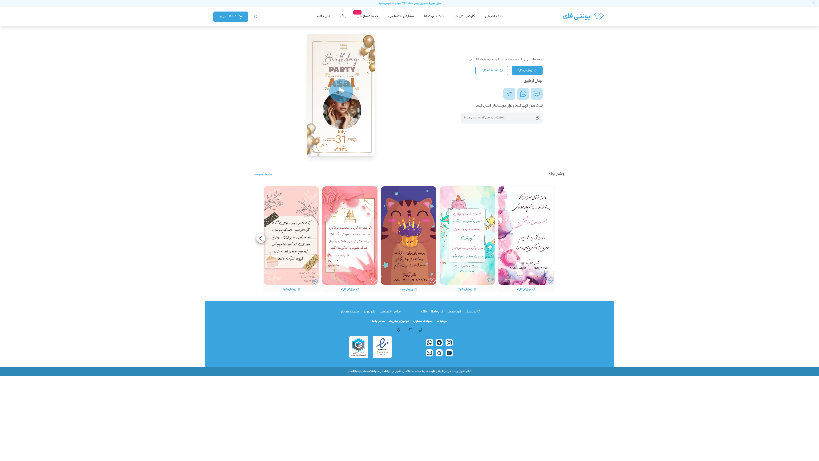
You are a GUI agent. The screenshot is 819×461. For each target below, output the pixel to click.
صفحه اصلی (493, 16)
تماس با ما (378, 321)
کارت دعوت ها (434, 16)
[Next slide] (260, 238)
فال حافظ (323, 16)
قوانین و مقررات (399, 321)
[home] (584, 16)
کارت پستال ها (465, 16)
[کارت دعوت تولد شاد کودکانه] (467, 235)
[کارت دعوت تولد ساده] (291, 235)
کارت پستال (472, 312)
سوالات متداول (422, 321)
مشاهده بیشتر (263, 174)
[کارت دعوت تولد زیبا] (526, 235)
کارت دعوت (454, 312)
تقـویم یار (370, 312)
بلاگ (343, 16)
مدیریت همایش (350, 312)
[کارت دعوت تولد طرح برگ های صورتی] (350, 235)
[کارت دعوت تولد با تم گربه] (408, 235)
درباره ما (442, 321)
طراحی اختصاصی (390, 312)
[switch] (341, 91)
